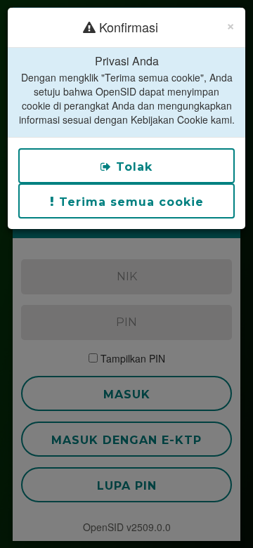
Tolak (132, 167)
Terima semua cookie (129, 202)
